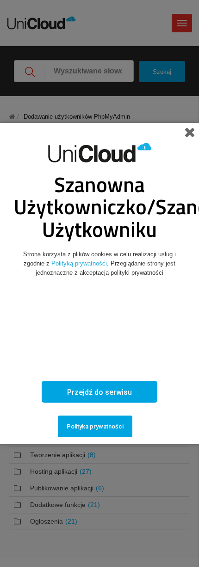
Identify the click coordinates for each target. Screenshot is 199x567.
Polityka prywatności (95, 426)
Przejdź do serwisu (99, 392)
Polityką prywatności (79, 263)
